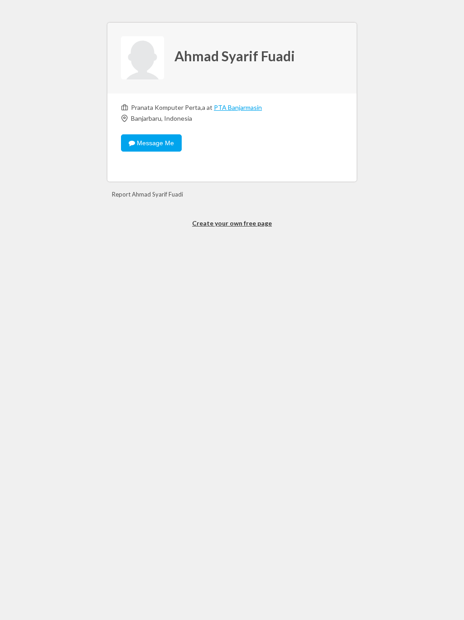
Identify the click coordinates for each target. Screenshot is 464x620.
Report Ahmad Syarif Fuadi (147, 194)
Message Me (154, 143)
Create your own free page (232, 223)
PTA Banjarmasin (238, 107)
